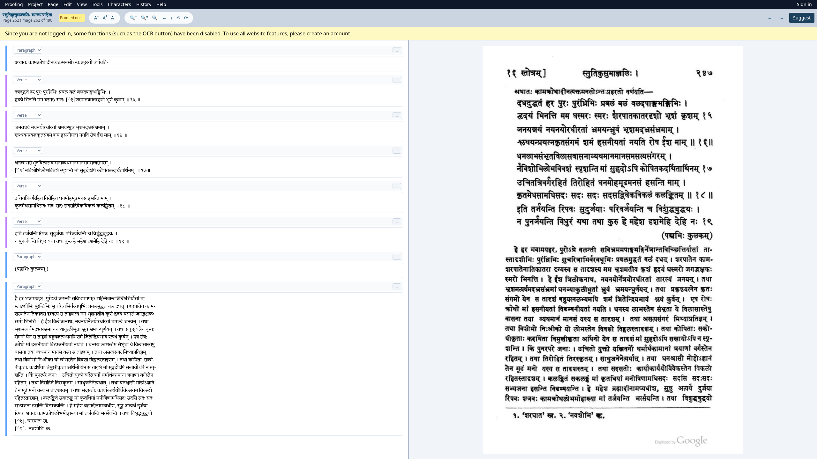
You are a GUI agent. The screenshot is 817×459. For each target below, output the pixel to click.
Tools (97, 4)
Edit (68, 4)
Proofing (14, 4)
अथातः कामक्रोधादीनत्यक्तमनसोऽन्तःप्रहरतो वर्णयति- (62, 62)
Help (161, 4)
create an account (328, 33)
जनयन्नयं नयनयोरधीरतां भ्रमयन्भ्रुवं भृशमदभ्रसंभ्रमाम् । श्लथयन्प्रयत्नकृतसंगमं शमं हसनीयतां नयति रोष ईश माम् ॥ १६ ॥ (71, 131)
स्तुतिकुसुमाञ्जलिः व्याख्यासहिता (27, 14)
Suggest (802, 18)
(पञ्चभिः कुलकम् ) (32, 269)
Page (53, 4)
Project (35, 4)
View (82, 4)
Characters (119, 4)
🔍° (144, 18)
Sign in (804, 4)
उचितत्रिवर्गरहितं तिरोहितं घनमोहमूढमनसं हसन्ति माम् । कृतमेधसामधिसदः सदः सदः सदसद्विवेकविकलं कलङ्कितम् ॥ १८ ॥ (72, 202)
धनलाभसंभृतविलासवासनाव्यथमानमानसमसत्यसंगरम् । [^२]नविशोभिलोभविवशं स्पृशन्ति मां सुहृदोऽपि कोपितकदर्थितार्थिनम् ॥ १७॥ (82, 167)
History (143, 4)
